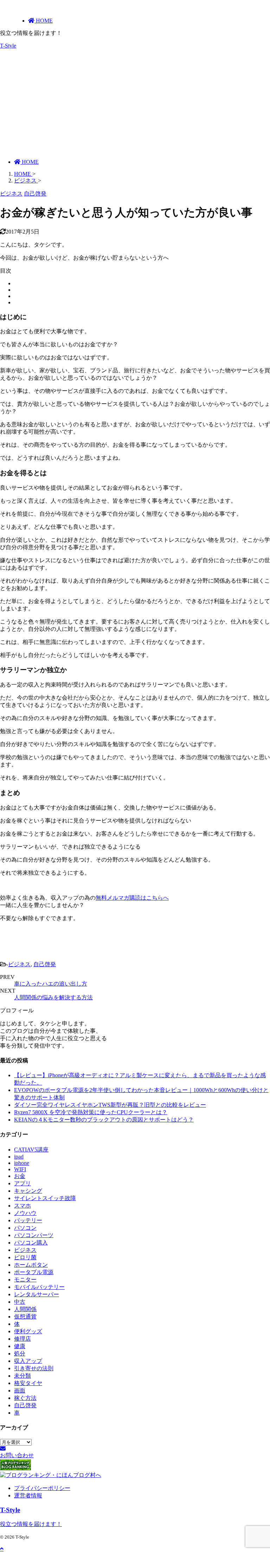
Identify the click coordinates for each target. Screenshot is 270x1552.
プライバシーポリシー (42, 1488)
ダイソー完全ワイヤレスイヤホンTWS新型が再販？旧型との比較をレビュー (110, 1105)
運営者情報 (28, 1495)
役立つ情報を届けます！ (31, 1524)
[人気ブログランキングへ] (15, 1468)
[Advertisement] (135, 104)
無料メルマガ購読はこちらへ (132, 898)
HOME (29, 162)
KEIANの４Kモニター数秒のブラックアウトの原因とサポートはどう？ (104, 1120)
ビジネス (19, 964)
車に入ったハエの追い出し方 (50, 984)
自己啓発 (44, 964)
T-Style (8, 46)
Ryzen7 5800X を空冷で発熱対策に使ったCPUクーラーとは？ (90, 1112)
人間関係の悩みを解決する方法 (53, 997)
